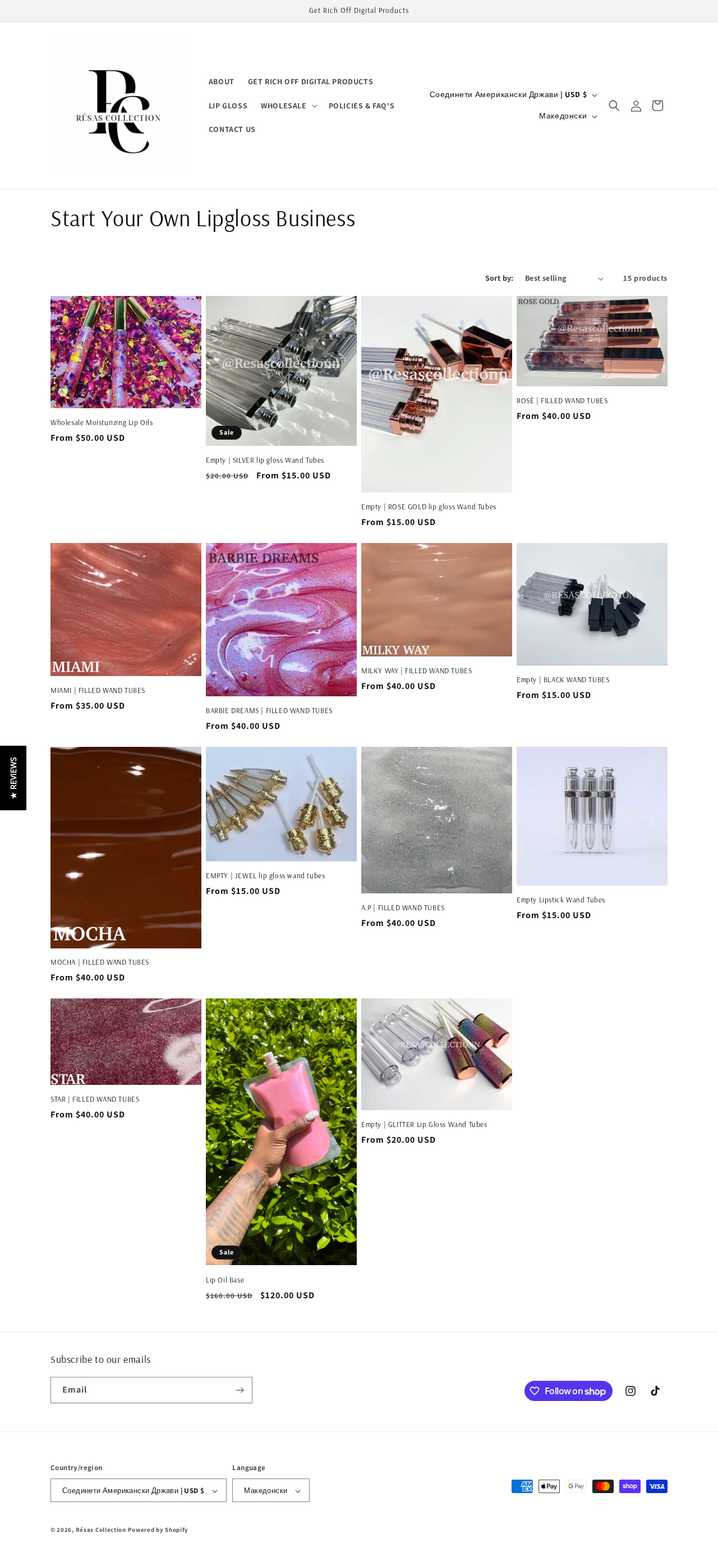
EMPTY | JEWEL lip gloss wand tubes (265, 875)
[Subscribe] (239, 1390)
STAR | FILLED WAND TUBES (94, 1098)
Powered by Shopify (158, 1530)
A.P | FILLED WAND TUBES (403, 907)
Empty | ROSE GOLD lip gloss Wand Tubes (428, 506)
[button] (287, 105)
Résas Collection (101, 1530)
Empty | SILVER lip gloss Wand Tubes (265, 459)
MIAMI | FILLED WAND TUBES (97, 690)
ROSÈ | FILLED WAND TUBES (562, 400)
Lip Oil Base (225, 1279)
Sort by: (499, 278)
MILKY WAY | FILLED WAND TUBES (416, 670)
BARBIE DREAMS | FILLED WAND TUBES (269, 710)
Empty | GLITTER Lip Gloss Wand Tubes (424, 1124)
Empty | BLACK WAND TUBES (563, 679)
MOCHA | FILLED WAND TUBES (99, 961)
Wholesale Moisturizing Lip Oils (101, 422)
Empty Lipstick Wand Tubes (561, 899)
